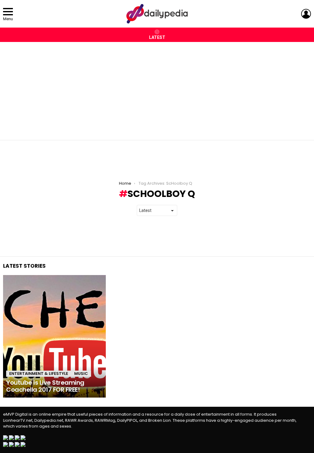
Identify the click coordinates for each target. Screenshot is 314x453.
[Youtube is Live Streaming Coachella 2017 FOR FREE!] (54, 336)
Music (81, 373)
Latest (157, 37)
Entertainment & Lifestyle (38, 373)
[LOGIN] (306, 13)
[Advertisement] (157, 88)
